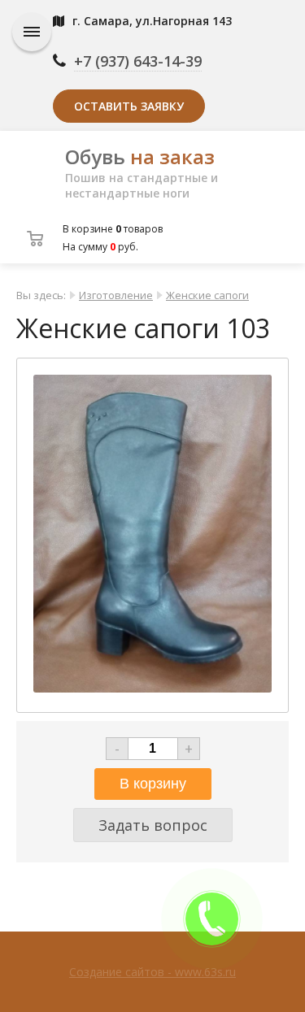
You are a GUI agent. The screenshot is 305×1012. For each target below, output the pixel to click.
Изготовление (116, 295)
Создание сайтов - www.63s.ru (152, 971)
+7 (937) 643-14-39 (138, 61)
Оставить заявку (129, 106)
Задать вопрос (152, 825)
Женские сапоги (207, 295)
